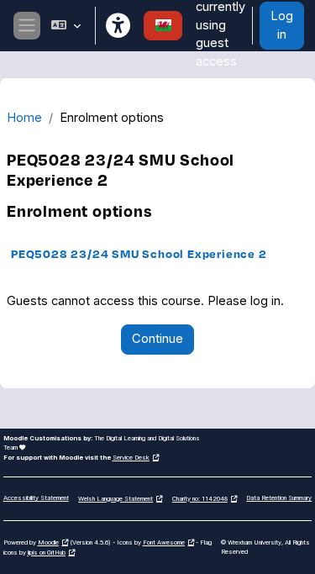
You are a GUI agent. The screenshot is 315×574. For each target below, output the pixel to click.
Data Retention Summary (279, 498)
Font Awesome (164, 542)
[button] (66, 25)
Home (24, 117)
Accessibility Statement (36, 498)
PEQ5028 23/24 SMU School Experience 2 (139, 253)
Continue (157, 338)
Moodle (48, 542)
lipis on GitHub (47, 552)
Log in (281, 25)
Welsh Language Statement (115, 499)
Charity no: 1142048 (200, 499)
